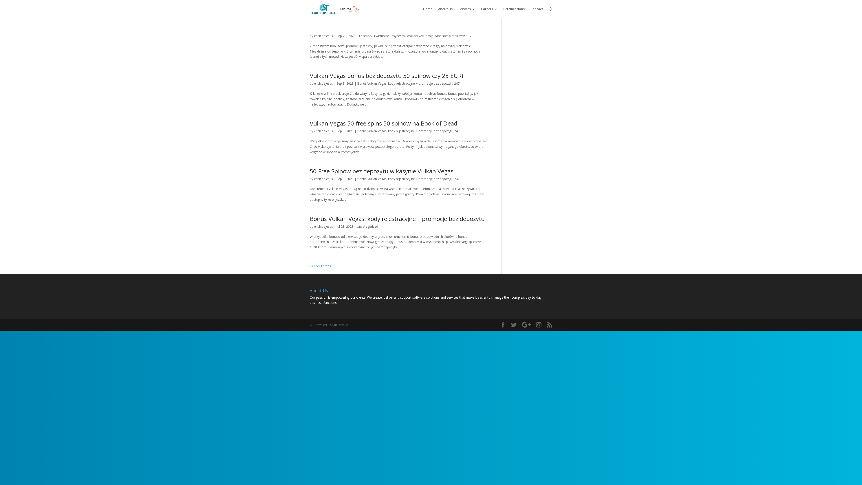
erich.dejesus (323, 36)
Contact (536, 9)
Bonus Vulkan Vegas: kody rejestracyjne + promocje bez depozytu (397, 219)
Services (464, 9)
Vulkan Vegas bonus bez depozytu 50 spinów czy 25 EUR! (386, 76)
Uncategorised (367, 226)
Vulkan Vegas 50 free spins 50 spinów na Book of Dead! (384, 123)
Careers (487, 9)
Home (427, 9)
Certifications (514, 9)
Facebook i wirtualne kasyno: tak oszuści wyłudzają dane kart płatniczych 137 (415, 36)
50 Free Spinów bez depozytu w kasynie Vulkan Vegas (381, 171)
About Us (445, 9)
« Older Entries (320, 266)
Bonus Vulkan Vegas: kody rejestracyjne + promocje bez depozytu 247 (408, 83)
